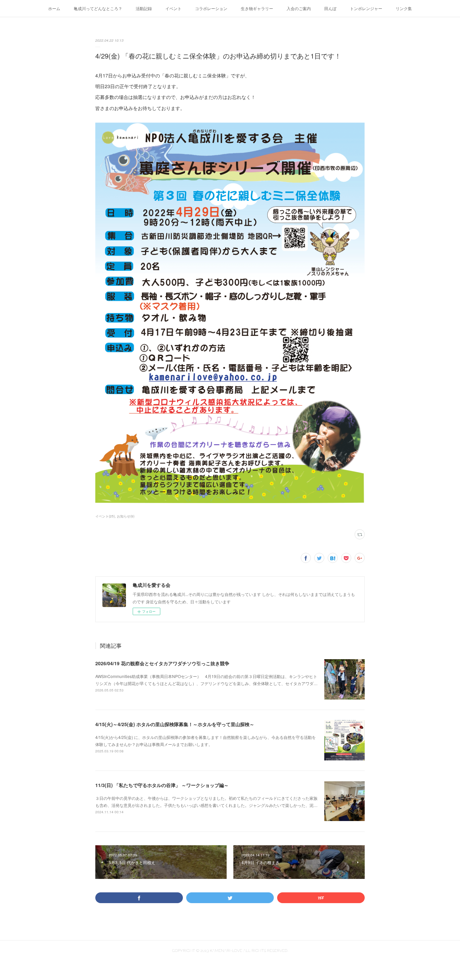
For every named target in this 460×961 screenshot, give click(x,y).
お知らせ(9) (125, 516)
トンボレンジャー (366, 8)
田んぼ (330, 8)
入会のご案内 (299, 8)
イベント (173, 8)
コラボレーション (211, 8)
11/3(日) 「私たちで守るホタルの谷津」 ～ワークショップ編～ (162, 785)
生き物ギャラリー (257, 8)
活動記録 (144, 8)
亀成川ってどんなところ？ (98, 8)
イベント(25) (105, 516)
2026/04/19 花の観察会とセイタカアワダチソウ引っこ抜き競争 (162, 663)
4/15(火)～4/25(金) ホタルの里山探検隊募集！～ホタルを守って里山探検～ (174, 724)
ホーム (54, 8)
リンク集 (404, 8)
